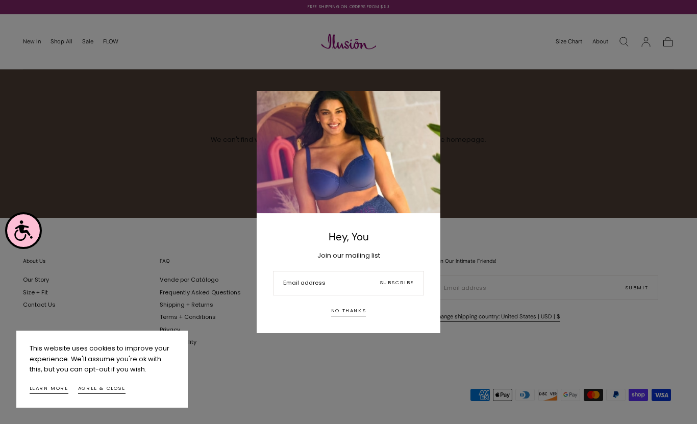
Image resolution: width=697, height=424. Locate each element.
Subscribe (397, 282)
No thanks (348, 310)
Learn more (49, 388)
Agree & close (102, 388)
